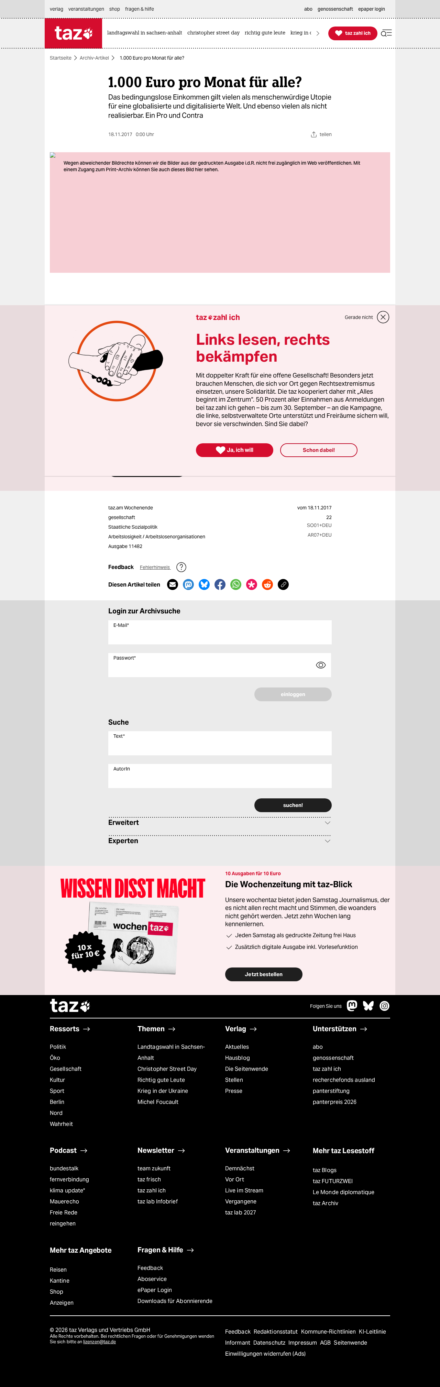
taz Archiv (325, 1203)
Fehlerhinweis (155, 567)
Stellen (234, 1080)
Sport (57, 1091)
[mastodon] (352, 1009)
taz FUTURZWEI (333, 1181)
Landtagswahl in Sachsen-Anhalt (171, 1052)
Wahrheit (61, 1124)
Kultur (57, 1080)
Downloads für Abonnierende (175, 1301)
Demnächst (239, 1168)
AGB (326, 1342)
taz (70, 1006)
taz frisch (149, 1179)
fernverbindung (69, 1179)
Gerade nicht (359, 317)
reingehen (63, 1223)
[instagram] (384, 1009)
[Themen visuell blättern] (318, 33)
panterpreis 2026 (335, 1102)
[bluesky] (368, 1009)
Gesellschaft (65, 1069)
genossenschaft (333, 1058)
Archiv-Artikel (94, 57)
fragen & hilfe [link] (139, 9)
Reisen (58, 1269)
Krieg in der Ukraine (163, 1091)
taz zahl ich (327, 1069)
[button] (386, 33)
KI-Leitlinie (372, 1331)
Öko (55, 1058)
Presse (234, 1091)
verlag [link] (56, 9)
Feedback (150, 1268)
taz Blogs (325, 1170)
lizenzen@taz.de (99, 1342)
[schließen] (383, 317)
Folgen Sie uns (326, 1006)
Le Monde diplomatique (343, 1192)
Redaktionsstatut (276, 1331)
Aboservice (152, 1279)
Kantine (59, 1280)
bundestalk (64, 1168)
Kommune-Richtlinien (329, 1331)
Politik (58, 1046)
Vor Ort (234, 1179)
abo (318, 1046)
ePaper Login (155, 1290)
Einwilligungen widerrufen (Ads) (265, 1353)
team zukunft (154, 1168)
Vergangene (240, 1201)
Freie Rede (63, 1212)
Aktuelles (237, 1046)
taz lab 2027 (240, 1212)
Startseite (61, 57)
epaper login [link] (371, 9)
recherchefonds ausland (344, 1080)
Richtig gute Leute (161, 1080)
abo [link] (308, 9)
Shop (56, 1291)
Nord (56, 1113)
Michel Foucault (158, 1102)
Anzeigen (62, 1302)
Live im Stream (244, 1190)
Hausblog (237, 1058)
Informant (238, 1342)
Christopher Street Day (167, 1069)
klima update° (67, 1190)
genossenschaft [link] (335, 9)
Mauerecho (64, 1201)
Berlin (57, 1102)
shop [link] (114, 9)
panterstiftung (331, 1091)
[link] (146, 33)
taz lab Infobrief (158, 1201)
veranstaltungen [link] (86, 9)
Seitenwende (350, 1342)
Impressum (303, 1342)
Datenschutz (270, 1342)
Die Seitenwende (246, 1069)
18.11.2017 (320, 508)
